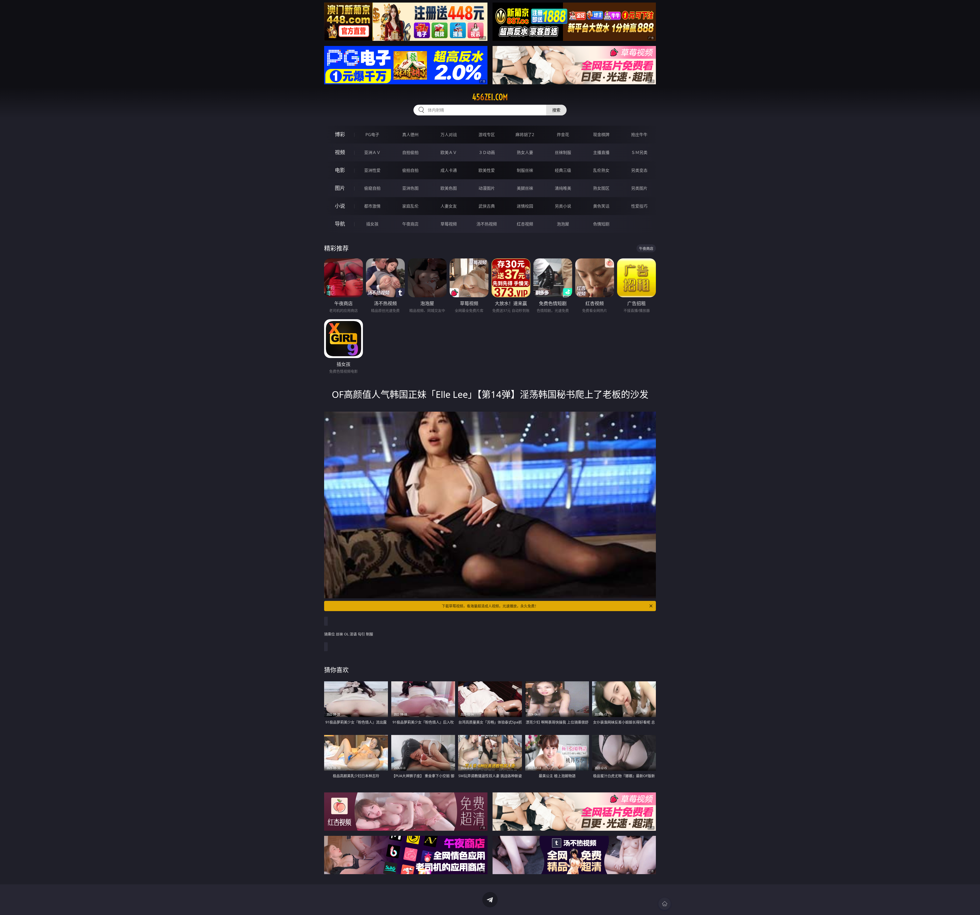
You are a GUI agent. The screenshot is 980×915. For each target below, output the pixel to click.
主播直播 (601, 152)
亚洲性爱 (372, 170)
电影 (340, 170)
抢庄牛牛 (639, 134)
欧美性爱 (487, 170)
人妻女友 (448, 206)
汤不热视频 (486, 224)
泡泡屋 (563, 224)
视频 (340, 152)
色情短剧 (601, 224)
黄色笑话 (601, 206)
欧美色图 (448, 188)
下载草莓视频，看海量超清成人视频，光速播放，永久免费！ (490, 605)
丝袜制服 (563, 152)
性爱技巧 (639, 206)
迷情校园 (525, 206)
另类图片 (639, 188)
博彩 (340, 134)
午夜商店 (410, 224)
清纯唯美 (563, 188)
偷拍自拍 (410, 170)
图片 (340, 188)
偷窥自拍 (372, 188)
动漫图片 (487, 188)
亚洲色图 (410, 188)
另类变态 (639, 170)
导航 (340, 223)
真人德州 (410, 134)
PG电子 (372, 134)
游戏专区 (487, 134)
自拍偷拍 (410, 152)
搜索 (556, 110)
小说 (340, 206)
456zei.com (490, 97)
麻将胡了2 (525, 134)
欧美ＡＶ (448, 152)
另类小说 (563, 206)
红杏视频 (525, 224)
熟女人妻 (525, 152)
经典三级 (563, 170)
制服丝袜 (525, 170)
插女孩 (372, 224)
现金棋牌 (601, 134)
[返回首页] (664, 904)
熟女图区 (601, 188)
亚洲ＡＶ (372, 152)
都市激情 (372, 206)
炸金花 (563, 134)
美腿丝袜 (525, 188)
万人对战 (448, 134)
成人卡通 (448, 170)
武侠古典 (487, 206)
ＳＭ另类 (639, 152)
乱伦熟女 (601, 170)
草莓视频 (448, 224)
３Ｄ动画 (487, 152)
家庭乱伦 (410, 206)
